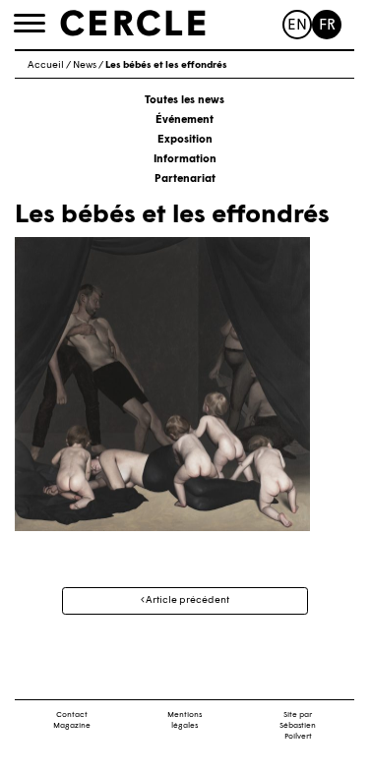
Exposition (185, 140)
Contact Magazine (72, 720)
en (297, 26)
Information (185, 159)
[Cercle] (133, 23)
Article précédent (186, 600)
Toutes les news (184, 100)
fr (327, 26)
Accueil (46, 65)
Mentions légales (184, 720)
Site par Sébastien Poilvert (297, 726)
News (84, 65)
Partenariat (185, 179)
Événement (184, 120)
